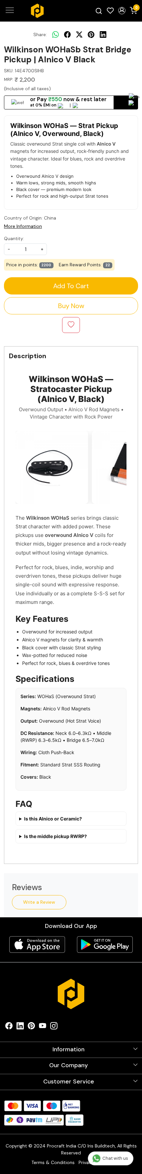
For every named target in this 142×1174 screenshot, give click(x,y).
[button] (121, 10)
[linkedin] (103, 34)
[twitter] (79, 34)
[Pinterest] (31, 1027)
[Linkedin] (20, 1027)
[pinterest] (91, 34)
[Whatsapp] (55, 34)
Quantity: (14, 238)
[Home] (37, 11)
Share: (40, 34)
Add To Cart (71, 286)
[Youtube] (43, 1027)
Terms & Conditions (53, 1162)
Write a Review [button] (39, 902)
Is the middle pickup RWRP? (55, 836)
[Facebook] (9, 1027)
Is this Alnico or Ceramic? (53, 818)
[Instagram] (54, 1027)
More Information (23, 226)
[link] (99, 10)
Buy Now (71, 305)
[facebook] (67, 34)
